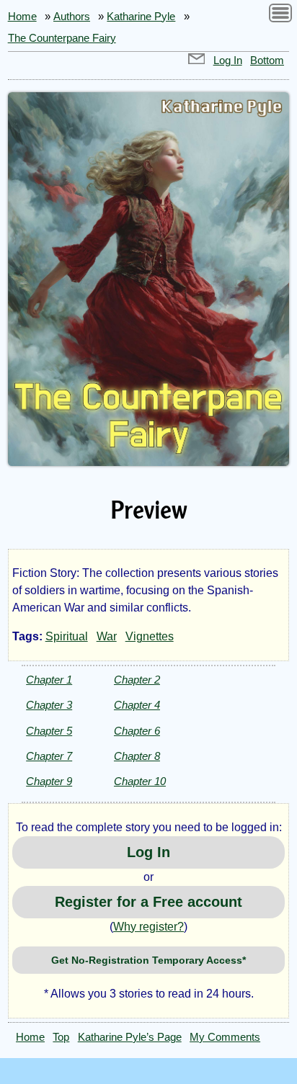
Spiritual (66, 636)
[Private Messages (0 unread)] (196, 60)
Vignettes (149, 636)
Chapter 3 (49, 705)
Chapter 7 (49, 756)
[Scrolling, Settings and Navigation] (280, 15)
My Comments (225, 1037)
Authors (71, 16)
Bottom (267, 60)
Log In (227, 60)
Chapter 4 (137, 705)
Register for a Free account (148, 902)
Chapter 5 (49, 731)
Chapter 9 (49, 781)
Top (61, 1037)
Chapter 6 (137, 731)
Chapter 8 (137, 756)
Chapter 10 (140, 781)
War (107, 636)
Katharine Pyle (141, 16)
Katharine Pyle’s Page (130, 1037)
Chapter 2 (137, 679)
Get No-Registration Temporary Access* (148, 960)
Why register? (148, 926)
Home (22, 16)
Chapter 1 (49, 679)
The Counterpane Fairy (62, 38)
